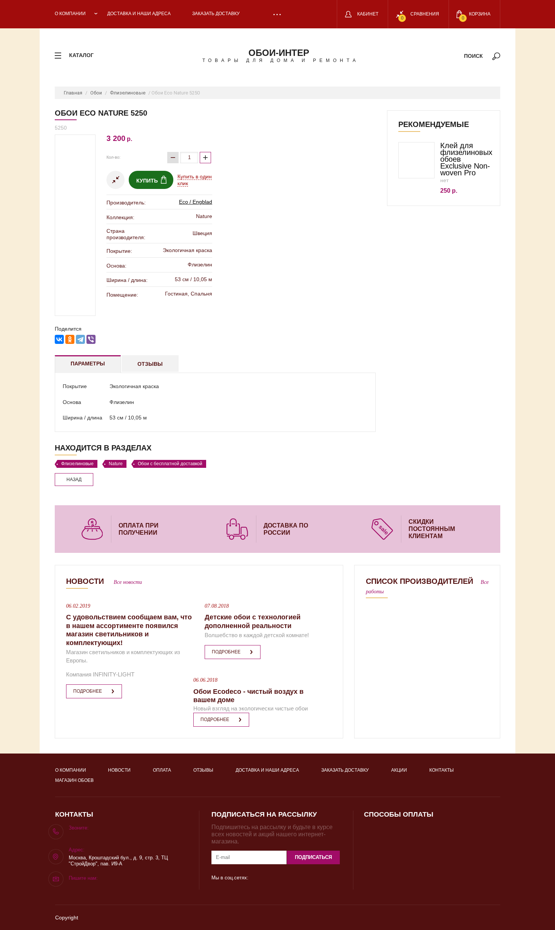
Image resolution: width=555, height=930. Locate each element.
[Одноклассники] (69, 339)
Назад (74, 479)
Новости (119, 770)
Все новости (128, 582)
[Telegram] (80, 339)
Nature (116, 463)
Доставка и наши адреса (139, 13)
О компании (70, 13)
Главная (73, 93)
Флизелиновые (127, 93)
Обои (96, 93)
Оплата (162, 770)
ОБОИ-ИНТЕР (278, 53)
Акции (399, 770)
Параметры (88, 364)
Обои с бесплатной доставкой (170, 463)
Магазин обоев (74, 780)
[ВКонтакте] (59, 339)
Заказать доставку (216, 13)
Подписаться (313, 857)
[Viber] (91, 339)
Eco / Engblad (195, 202)
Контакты (441, 770)
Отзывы (150, 364)
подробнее (87, 691)
